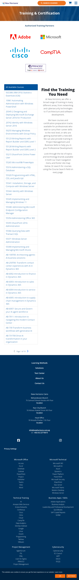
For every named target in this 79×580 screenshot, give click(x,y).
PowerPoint (21, 474)
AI (21, 502)
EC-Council (58, 553)
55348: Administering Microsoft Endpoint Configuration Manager (20, 210)
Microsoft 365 (58, 463)
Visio (21, 485)
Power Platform (58, 474)
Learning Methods (39, 363)
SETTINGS (71, 576)
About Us (39, 378)
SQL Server (58, 485)
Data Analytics (21, 523)
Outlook (21, 471)
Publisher (21, 479)
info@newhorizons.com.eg (39, 430)
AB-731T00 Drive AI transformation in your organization (16, 338)
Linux (21, 531)
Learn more (58, 572)
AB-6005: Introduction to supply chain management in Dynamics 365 (21, 300)
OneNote (21, 469)
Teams (21, 482)
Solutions (39, 368)
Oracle (21, 534)
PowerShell (58, 477)
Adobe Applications (58, 502)
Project (21, 477)
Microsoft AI (58, 466)
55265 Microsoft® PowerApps (20, 162)
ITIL (21, 553)
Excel (21, 466)
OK (60, 576)
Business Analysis (58, 504)
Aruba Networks (21, 507)
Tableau (21, 539)
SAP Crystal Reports (58, 512)
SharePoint (58, 482)
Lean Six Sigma (21, 559)
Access (21, 463)
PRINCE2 (21, 561)
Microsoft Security (58, 479)
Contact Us (39, 383)
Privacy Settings (10, 449)
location (39, 403)
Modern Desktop (58, 490)
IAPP (58, 556)
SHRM (58, 515)
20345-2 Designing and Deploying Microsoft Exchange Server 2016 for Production (20, 114)
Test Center (40, 373)
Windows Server (58, 493)
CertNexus (21, 510)
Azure (58, 469)
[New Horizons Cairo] (10, 3)
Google (21, 528)
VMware (21, 542)
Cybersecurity (58, 551)
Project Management (21, 564)
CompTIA (21, 520)
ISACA (58, 559)
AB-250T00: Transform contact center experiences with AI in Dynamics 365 (20, 265)
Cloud (21, 518)
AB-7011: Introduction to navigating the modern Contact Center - (20, 319)
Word (21, 487)
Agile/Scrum (21, 551)
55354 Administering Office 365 (20, 218)
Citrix (21, 515)
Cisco (21, 512)
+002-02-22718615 (41, 433)
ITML (21, 556)
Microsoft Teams (58, 487)
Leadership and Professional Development (58, 507)
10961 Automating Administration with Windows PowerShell (19, 103)
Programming (21, 536)
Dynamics (58, 471)
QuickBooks (58, 510)
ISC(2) (58, 561)
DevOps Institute (21, 526)
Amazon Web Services (21, 504)
